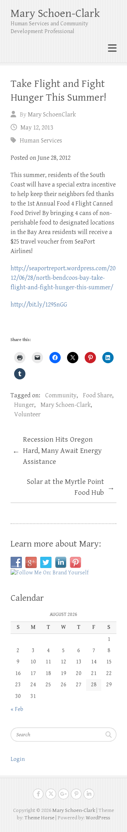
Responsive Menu (112, 48)
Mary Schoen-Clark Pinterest (76, 794)
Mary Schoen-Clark (55, 13)
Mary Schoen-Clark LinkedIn (89, 794)
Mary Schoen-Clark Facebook (38, 794)
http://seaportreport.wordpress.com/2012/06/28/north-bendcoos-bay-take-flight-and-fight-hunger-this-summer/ (63, 278)
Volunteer (27, 414)
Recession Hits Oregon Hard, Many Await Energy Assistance (57, 450)
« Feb (17, 709)
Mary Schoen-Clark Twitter (51, 794)
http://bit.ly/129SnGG (39, 304)
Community (61, 395)
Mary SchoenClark (52, 114)
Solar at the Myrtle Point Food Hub (71, 487)
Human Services (41, 140)
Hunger (24, 405)
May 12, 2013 (36, 127)
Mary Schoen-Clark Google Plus (63, 794)
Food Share (97, 395)
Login (18, 759)
